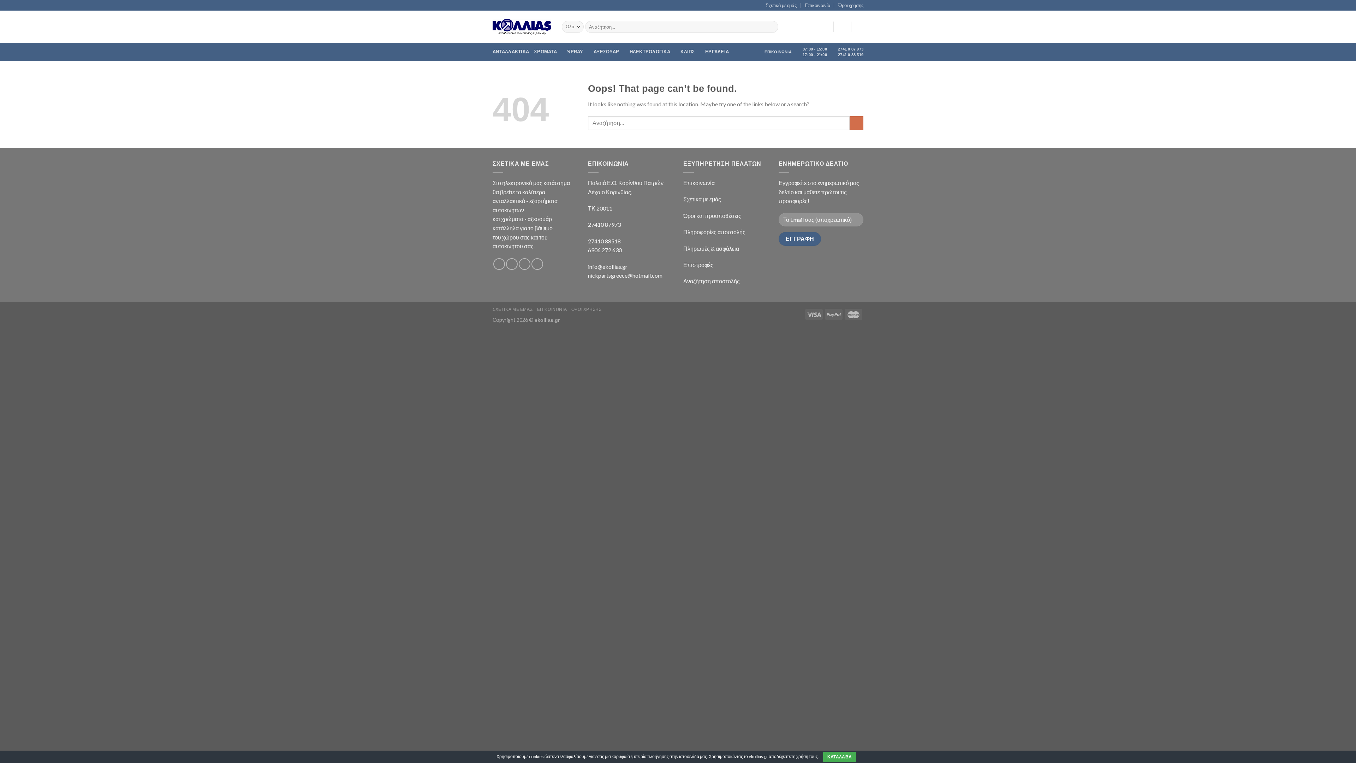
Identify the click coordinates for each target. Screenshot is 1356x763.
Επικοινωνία (818, 5)
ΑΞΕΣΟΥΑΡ (606, 51)
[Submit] (772, 27)
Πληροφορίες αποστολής (714, 232)
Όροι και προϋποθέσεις (712, 215)
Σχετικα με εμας (513, 309)
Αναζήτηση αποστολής (711, 281)
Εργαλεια (717, 51)
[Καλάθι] (859, 27)
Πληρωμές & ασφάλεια (711, 248)
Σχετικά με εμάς (781, 5)
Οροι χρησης (586, 309)
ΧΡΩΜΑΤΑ (545, 51)
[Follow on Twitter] (524, 264)
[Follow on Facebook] (499, 264)
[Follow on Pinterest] (537, 264)
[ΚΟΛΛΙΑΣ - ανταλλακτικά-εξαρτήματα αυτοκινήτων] (522, 27)
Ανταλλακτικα (511, 51)
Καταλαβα (839, 757)
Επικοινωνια (552, 309)
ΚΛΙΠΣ (687, 51)
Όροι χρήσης (850, 5)
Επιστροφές (698, 264)
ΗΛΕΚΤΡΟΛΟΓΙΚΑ (650, 51)
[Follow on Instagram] (512, 264)
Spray (575, 51)
